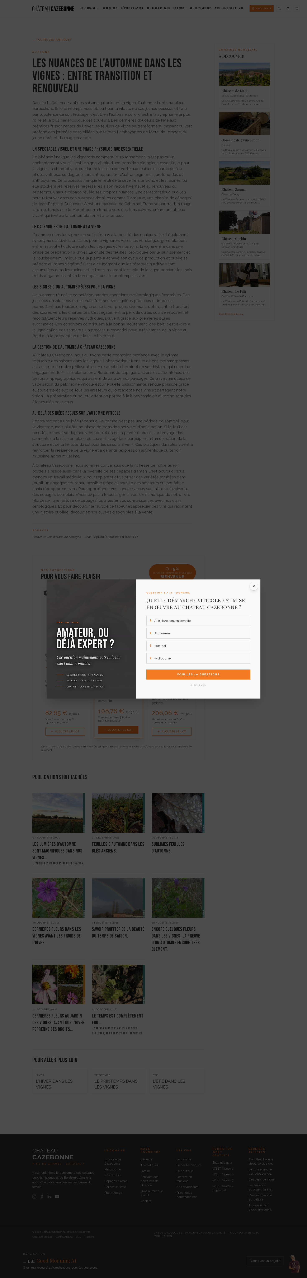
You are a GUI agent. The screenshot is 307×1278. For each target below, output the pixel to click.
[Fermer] (254, 586)
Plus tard (198, 685)
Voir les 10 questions (198, 674)
